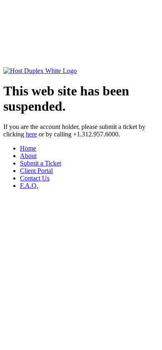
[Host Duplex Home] (40, 70)
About (28, 155)
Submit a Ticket (40, 163)
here (31, 134)
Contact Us (34, 178)
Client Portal (36, 170)
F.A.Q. (29, 185)
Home (28, 148)
